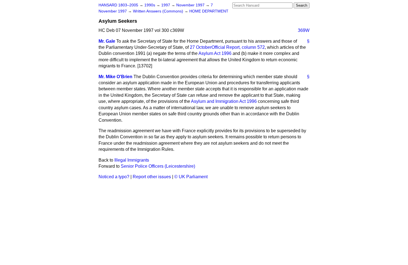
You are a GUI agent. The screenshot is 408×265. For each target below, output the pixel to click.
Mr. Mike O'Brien (115, 76)
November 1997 (191, 5)
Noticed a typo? (114, 176)
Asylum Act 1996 (214, 53)
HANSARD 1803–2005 (118, 5)
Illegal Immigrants (131, 160)
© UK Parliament (191, 176)
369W (303, 30)
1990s (150, 5)
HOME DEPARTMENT (208, 11)
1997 (166, 5)
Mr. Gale (107, 41)
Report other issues (152, 176)
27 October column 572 (227, 47)
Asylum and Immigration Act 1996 (224, 101)
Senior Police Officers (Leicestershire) (158, 166)
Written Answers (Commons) (158, 11)
